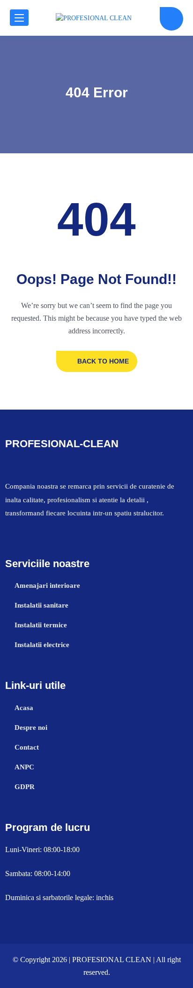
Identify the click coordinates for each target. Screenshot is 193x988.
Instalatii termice (41, 625)
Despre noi (31, 727)
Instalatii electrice (42, 644)
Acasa (24, 707)
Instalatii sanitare (41, 605)
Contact (27, 747)
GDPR (25, 786)
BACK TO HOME (103, 361)
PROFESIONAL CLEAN (111, 960)
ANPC (24, 767)
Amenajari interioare (47, 585)
